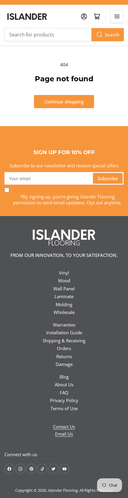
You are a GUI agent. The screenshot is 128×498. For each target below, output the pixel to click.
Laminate (64, 296)
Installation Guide (64, 332)
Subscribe (108, 178)
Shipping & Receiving (64, 341)
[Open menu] (117, 16)
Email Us (64, 434)
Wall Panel (64, 289)
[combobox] (64, 34)
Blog (64, 377)
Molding (64, 304)
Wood (64, 281)
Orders (64, 348)
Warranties (64, 325)
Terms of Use (64, 408)
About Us (64, 384)
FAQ (64, 393)
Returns (64, 356)
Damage (64, 364)
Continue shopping (64, 102)
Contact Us (64, 427)
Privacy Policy (64, 400)
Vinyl (64, 273)
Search (112, 35)
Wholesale (64, 312)
